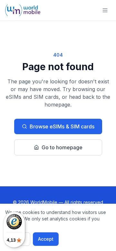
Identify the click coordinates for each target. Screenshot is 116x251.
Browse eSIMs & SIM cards (62, 126)
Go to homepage (62, 147)
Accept (45, 239)
